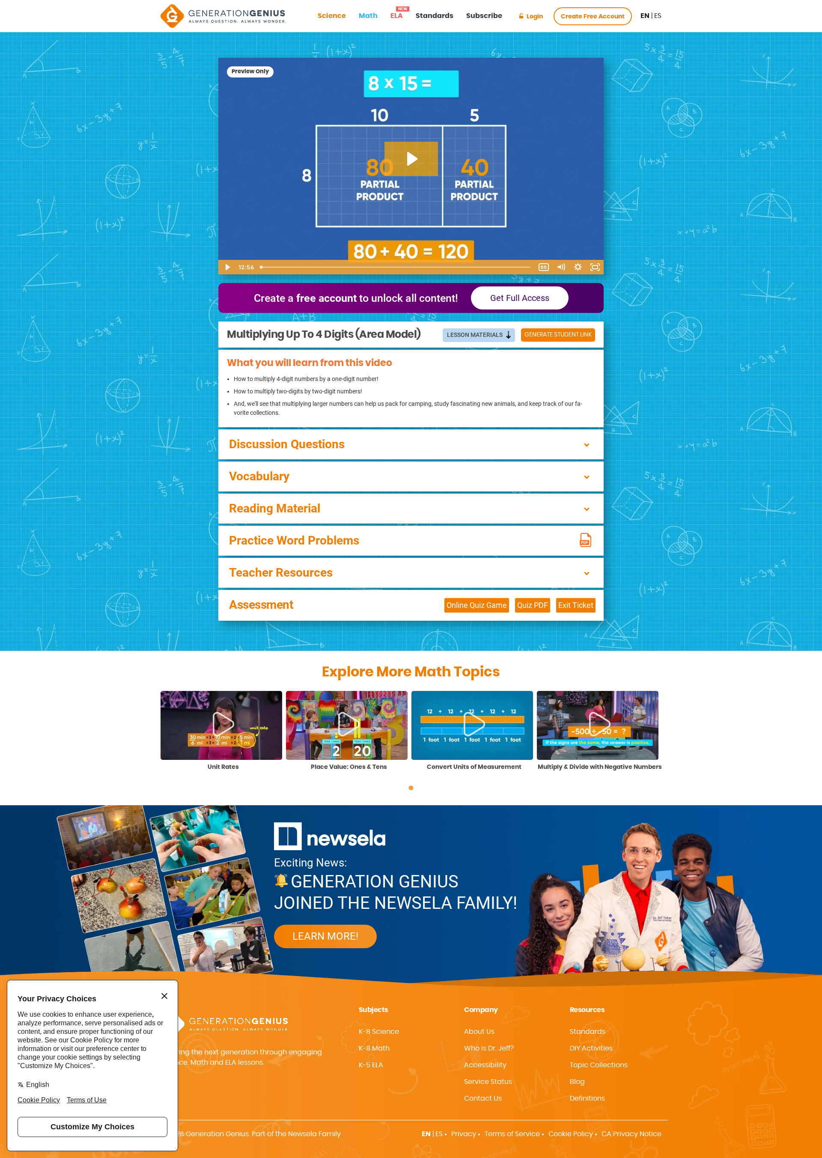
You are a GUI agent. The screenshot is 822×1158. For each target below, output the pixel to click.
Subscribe (484, 15)
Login (535, 17)
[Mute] (560, 267)
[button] (510, 1065)
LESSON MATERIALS (475, 334)
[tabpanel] (223, 731)
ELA (396, 13)
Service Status (488, 1081)
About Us (479, 1031)
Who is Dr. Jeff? (489, 1048)
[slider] (396, 267)
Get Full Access (519, 298)
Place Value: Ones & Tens (349, 767)
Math (368, 15)
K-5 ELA (371, 1065)
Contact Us (483, 1098)
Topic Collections (599, 1065)
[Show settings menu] (578, 267)
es (657, 15)
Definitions (587, 1098)
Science (332, 15)
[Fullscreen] (595, 267)
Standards (434, 15)
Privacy (463, 1134)
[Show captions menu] (543, 267)
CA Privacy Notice (631, 1134)
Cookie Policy (570, 1134)
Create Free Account (593, 17)
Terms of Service (512, 1134)
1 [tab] (411, 788)
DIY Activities (591, 1048)
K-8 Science (379, 1031)
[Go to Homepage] (223, 16)
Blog (577, 1081)
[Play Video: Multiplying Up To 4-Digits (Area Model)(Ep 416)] (411, 159)
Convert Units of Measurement (474, 767)
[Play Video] (226, 267)
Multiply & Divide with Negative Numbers (600, 767)
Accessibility (485, 1065)
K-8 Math (374, 1048)
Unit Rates (223, 767)
